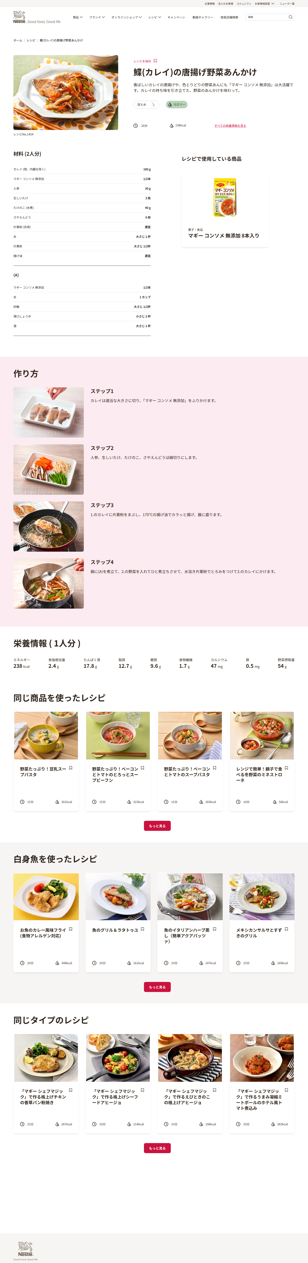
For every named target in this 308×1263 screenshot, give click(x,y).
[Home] (37, 17)
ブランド (95, 17)
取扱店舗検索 (229, 17)
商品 (76, 17)
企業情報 (210, 3)
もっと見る (157, 825)
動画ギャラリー (203, 17)
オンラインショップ (124, 17)
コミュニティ (244, 3)
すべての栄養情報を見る (230, 125)
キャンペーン (176, 17)
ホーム (17, 40)
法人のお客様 (225, 3)
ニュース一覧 (287, 3)
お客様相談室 (262, 3)
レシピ (152, 17)
